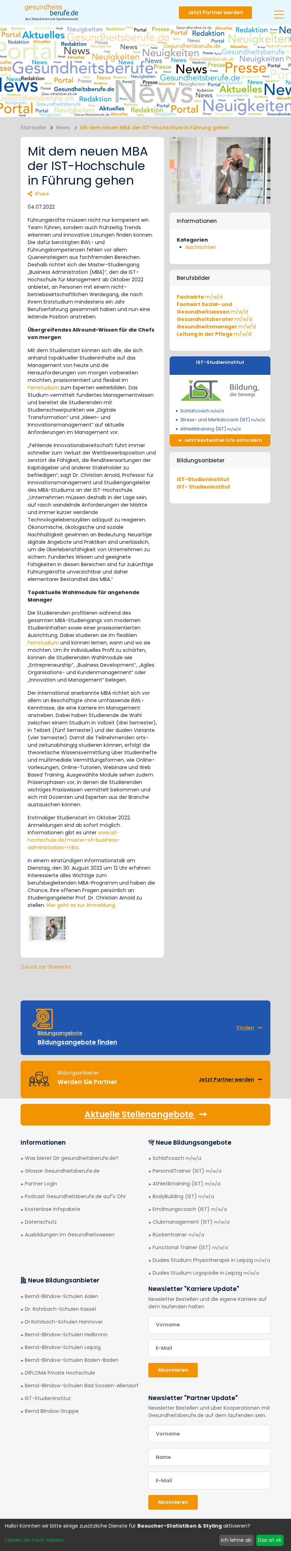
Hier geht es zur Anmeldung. (81, 905)
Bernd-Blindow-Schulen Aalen (61, 1296)
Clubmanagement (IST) (191, 1221)
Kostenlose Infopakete (52, 1209)
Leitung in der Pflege (214, 334)
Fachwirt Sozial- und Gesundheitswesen (212, 308)
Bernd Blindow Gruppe (52, 1411)
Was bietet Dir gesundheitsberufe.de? (72, 1158)
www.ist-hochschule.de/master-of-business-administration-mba (74, 840)
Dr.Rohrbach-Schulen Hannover (64, 1321)
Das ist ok (269, 1540)
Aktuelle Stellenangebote (140, 1114)
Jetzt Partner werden (215, 12)
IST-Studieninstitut (220, 362)
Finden (245, 1027)
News (63, 127)
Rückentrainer (178, 1234)
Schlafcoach (202, 410)
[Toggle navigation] (279, 12)
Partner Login (41, 1183)
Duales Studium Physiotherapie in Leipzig (211, 1260)
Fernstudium (43, 387)
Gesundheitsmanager (216, 326)
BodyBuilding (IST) (183, 1196)
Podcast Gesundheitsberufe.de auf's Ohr (75, 1196)
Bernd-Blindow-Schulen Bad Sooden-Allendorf (82, 1385)
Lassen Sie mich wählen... (36, 1540)
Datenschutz (41, 1221)
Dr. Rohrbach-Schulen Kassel (60, 1309)
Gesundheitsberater (214, 319)
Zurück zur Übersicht (46, 966)
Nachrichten (201, 247)
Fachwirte (200, 296)
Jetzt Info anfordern (222, 440)
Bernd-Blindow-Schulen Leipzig (63, 1347)
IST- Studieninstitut (203, 486)
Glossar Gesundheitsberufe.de (62, 1170)
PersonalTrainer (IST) (187, 1170)
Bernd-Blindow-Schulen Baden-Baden (72, 1360)
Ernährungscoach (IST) (190, 1209)
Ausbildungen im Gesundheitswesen (70, 1234)
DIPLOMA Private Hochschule (60, 1372)
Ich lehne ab (236, 1540)
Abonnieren (173, 1370)
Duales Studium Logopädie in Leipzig (206, 1272)
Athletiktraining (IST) (210, 428)
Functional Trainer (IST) (190, 1247)
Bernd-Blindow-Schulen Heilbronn (66, 1334)
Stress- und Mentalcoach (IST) (222, 419)
